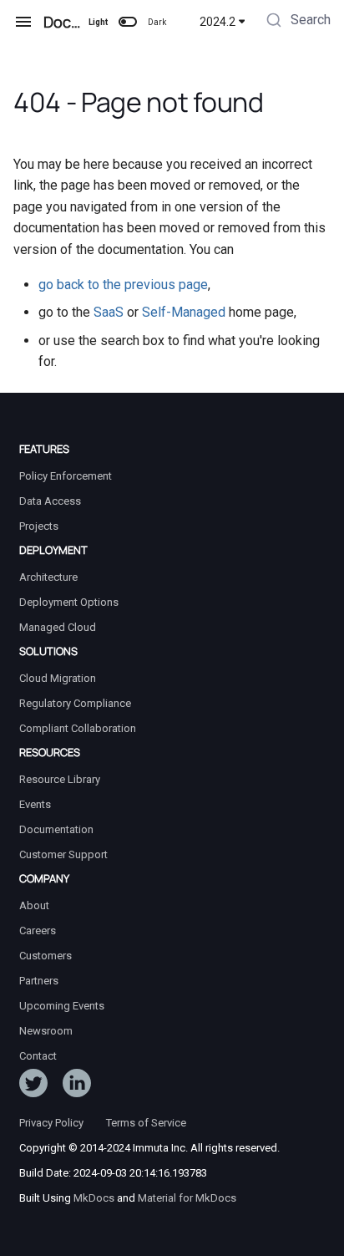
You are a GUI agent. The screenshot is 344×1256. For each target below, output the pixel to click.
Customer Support (63, 854)
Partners (38, 980)
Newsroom (46, 1031)
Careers (37, 930)
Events (35, 804)
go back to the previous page (123, 284)
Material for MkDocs (187, 1198)
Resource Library (59, 779)
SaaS (109, 312)
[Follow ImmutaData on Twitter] (33, 1086)
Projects (38, 526)
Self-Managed (183, 312)
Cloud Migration (57, 678)
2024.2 (217, 21)
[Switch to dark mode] (127, 21)
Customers (45, 955)
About (34, 905)
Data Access (50, 501)
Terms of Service (146, 1122)
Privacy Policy (51, 1122)
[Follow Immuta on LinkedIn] (77, 1086)
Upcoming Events (61, 1005)
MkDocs (93, 1198)
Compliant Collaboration (77, 728)
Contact (38, 1056)
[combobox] (297, 21)
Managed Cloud (57, 627)
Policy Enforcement (65, 476)
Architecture (48, 577)
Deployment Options (69, 602)
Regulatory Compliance (75, 703)
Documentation (56, 829)
